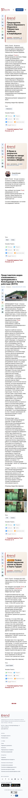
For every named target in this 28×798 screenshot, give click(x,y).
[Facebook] (5, 779)
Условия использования (7, 765)
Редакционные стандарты (7, 749)
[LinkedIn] (18, 779)
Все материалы (15, 174)
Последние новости (5, 735)
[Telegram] (15, 779)
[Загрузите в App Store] (5, 785)
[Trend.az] (5, 9)
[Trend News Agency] (5, 715)
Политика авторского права (8, 769)
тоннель (13, 517)
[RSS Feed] (21, 779)
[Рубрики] (25, 9)
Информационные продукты (8, 759)
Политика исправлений (6, 751)
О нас (2, 743)
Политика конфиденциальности (8, 767)
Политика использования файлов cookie (10, 771)
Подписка (3, 757)
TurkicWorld (18, 588)
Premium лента (4, 737)
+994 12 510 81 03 (5, 727)
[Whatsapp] (2, 779)
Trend (15, 55)
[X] (8, 779)
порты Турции (9, 665)
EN (11, 795)
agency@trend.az (4, 728)
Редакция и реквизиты (6, 745)
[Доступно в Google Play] (15, 785)
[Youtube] (12, 779)
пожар (12, 239)
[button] (2, 16)
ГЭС (7, 517)
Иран (7, 239)
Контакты (3, 747)
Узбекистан (9, 108)
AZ (14, 795)
